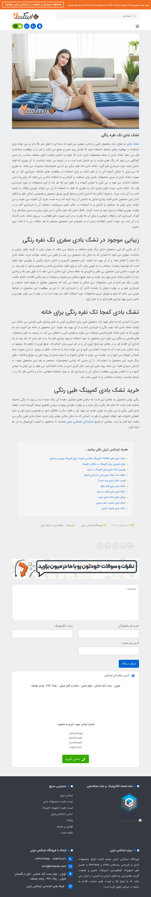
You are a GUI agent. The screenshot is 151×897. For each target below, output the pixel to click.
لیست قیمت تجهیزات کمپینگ (57, 808)
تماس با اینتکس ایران (62, 814)
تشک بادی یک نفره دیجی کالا (65, 530)
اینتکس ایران (66, 795)
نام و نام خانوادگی (128, 626)
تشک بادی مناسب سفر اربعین (111, 503)
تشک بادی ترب (89, 530)
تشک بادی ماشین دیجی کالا (34, 530)
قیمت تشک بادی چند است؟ (112, 481)
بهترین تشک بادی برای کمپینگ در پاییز (106, 469)
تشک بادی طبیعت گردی (114, 508)
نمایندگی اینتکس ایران (79, 421)
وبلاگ (68, 525)
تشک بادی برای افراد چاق (113, 486)
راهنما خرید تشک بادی (52, 525)
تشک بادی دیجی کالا (123, 535)
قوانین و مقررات (64, 827)
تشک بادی (133, 144)
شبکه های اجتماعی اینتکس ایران (45, 886)
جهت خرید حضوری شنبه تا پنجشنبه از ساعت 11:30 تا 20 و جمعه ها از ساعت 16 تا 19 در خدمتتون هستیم (108, 5)
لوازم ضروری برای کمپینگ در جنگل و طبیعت (104, 464)
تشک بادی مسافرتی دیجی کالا (114, 530)
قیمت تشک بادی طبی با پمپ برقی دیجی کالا (88, 535)
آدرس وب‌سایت (130, 643)
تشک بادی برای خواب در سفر (111, 492)
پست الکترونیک (64, 626)
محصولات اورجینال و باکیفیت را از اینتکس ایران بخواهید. (33, 4)
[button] (39, 26)
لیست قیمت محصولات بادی (58, 802)
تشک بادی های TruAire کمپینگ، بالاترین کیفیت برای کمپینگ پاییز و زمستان (88, 458)
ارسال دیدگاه (129, 663)
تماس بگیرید (73, 759)
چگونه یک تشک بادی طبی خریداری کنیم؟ (105, 475)
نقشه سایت (67, 833)
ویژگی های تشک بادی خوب (112, 497)
